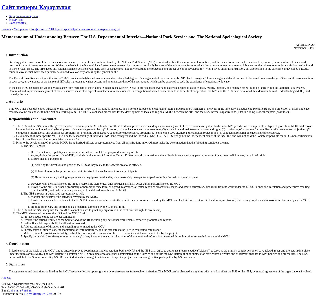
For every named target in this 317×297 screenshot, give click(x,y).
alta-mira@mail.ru (21, 290)
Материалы (16, 19)
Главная (6, 29)
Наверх (6, 277)
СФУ (48, 293)
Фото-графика (18, 22)
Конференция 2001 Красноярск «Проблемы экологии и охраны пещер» (75, 29)
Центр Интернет (34, 293)
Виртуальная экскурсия (23, 16)
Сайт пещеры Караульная (36, 7)
